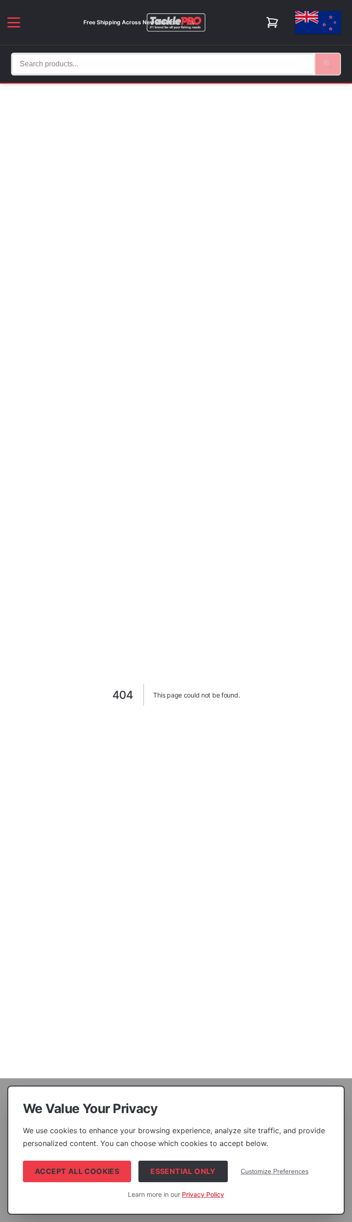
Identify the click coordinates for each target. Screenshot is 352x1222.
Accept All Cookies (77, 1171)
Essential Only (183, 1171)
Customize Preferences (274, 1171)
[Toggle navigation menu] (13, 22)
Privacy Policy (203, 1194)
